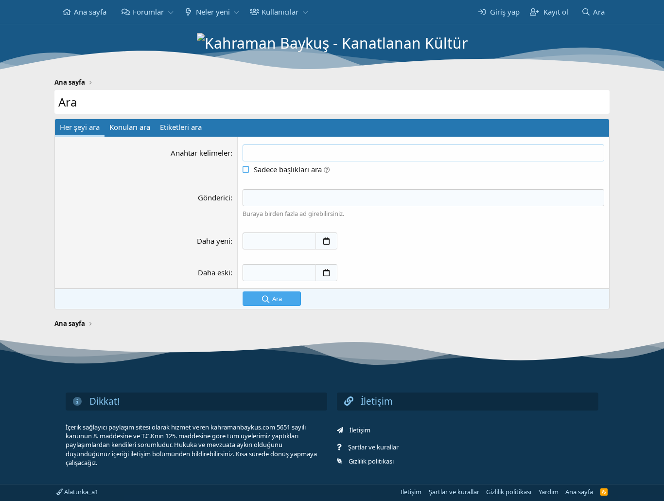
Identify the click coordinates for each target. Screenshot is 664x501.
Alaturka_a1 (80, 491)
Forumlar (148, 12)
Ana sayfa (90, 12)
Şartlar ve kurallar (373, 447)
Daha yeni (213, 241)
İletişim (359, 430)
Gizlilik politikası (371, 461)
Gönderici (214, 197)
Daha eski (214, 272)
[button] (170, 12)
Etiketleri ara (181, 127)
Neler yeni (213, 12)
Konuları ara (129, 127)
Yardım (549, 491)
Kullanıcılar (280, 12)
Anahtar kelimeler (200, 153)
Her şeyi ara (80, 127)
